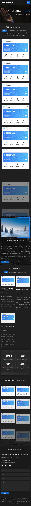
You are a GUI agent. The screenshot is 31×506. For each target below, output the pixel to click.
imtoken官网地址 (20, 35)
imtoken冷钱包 (22, 272)
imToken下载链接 (7, 442)
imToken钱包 (25, 437)
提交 (5, 493)
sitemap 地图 (15, 501)
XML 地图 (8, 501)
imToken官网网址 (16, 442)
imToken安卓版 (11, 30)
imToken (21, 439)
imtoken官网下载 (10, 35)
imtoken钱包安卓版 (22, 30)
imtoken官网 (25, 33)
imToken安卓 (16, 33)
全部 (4, 30)
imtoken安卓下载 (6, 33)
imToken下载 (18, 437)
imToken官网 (11, 437)
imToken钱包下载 (14, 439)
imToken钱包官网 (4, 439)
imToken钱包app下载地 (17, 444)
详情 (5, 261)
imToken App (12, 272)
